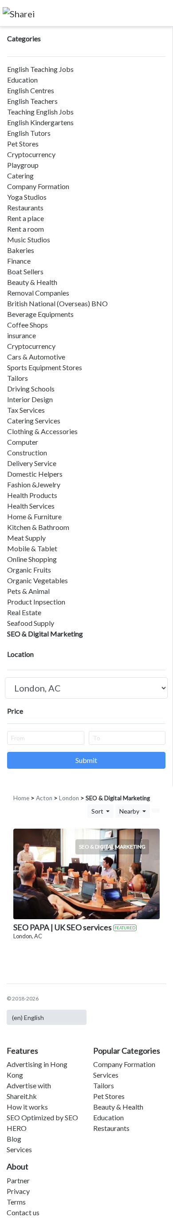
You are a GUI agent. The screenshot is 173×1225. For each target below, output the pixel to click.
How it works (27, 1106)
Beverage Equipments (40, 314)
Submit (86, 760)
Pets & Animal (28, 591)
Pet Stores (23, 143)
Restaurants (25, 207)
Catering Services (33, 420)
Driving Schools (31, 388)
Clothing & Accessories (42, 431)
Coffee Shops (27, 324)
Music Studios (28, 239)
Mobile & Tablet (32, 548)
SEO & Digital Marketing (45, 633)
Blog (14, 1138)
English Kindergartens (40, 122)
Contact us (23, 1212)
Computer (22, 442)
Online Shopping (32, 559)
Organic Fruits (29, 569)
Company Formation (38, 186)
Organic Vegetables (37, 580)
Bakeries (20, 250)
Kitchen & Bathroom (38, 527)
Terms (16, 1201)
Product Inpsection (36, 601)
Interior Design (30, 399)
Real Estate (24, 612)
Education (22, 79)
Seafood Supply (30, 623)
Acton (44, 798)
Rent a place (25, 218)
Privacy (18, 1191)
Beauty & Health (32, 282)
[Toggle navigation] (160, 13)
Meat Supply (26, 537)
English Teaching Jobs (40, 69)
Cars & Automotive (36, 356)
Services (19, 1149)
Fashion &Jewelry (33, 484)
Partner (18, 1180)
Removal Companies (38, 292)
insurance (21, 335)
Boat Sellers (25, 271)
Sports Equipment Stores (44, 367)
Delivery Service (31, 463)
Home (21, 798)
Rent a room (25, 229)
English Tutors (29, 133)
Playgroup (23, 165)
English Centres (30, 90)
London (69, 798)
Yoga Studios (27, 197)
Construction (27, 452)
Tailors (17, 378)
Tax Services (26, 410)
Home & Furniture (34, 516)
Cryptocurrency (31, 154)
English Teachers (32, 101)
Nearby (130, 811)
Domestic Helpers (35, 474)
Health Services (31, 506)
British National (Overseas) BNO (57, 303)
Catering (20, 175)
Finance (19, 261)
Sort (98, 811)
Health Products (32, 495)
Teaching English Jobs (40, 111)
